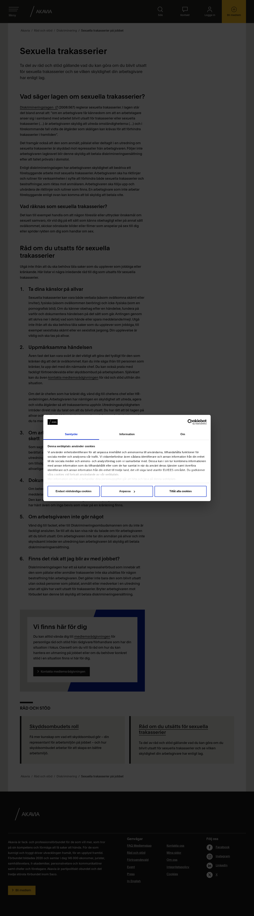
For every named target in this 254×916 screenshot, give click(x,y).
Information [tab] (127, 434)
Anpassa (125, 491)
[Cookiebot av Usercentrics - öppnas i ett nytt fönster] (190, 422)
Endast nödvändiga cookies (73, 491)
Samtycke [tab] (71, 434)
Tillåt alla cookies (180, 491)
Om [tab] (182, 434)
